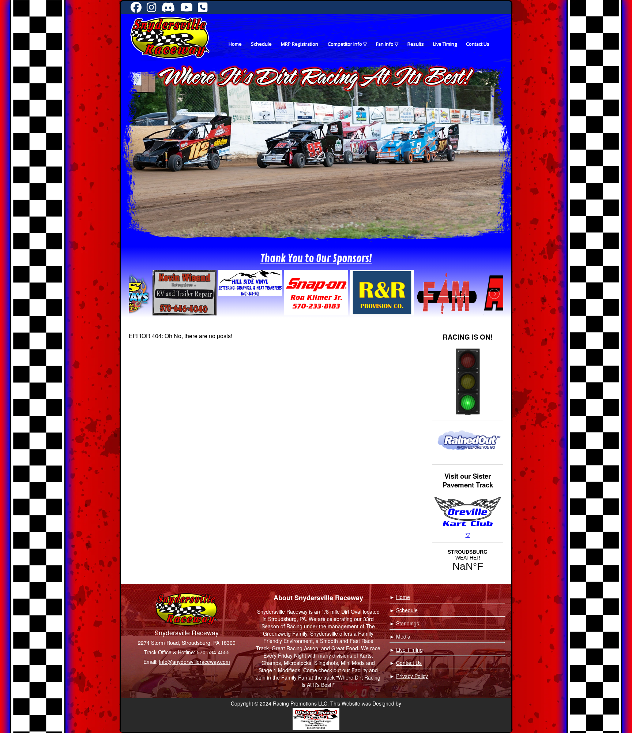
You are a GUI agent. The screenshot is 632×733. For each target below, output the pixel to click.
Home (235, 44)
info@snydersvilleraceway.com (194, 661)
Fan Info (385, 44)
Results (415, 44)
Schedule (261, 44)
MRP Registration (299, 44)
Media (403, 636)
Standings (407, 623)
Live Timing (445, 44)
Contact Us (477, 44)
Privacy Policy (412, 676)
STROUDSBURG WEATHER (467, 561)
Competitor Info (345, 44)
